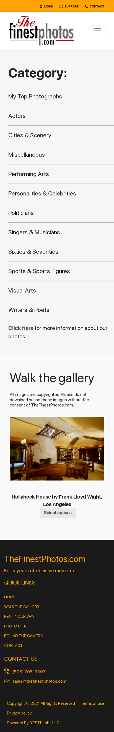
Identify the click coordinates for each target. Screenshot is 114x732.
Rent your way (19, 616)
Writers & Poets (29, 309)
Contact (97, 6)
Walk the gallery (22, 606)
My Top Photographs (35, 96)
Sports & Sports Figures (39, 270)
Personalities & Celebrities (42, 193)
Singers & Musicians (34, 232)
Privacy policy (19, 713)
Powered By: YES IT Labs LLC (33, 722)
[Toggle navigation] (97, 30)
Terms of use (92, 703)
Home (9, 597)
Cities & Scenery (29, 135)
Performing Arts (28, 173)
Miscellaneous (26, 154)
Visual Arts (22, 290)
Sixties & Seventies (33, 251)
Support (71, 6)
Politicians (21, 212)
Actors (17, 115)
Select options (58, 512)
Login (48, 6)
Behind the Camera (23, 636)
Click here (21, 328)
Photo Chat (16, 626)
